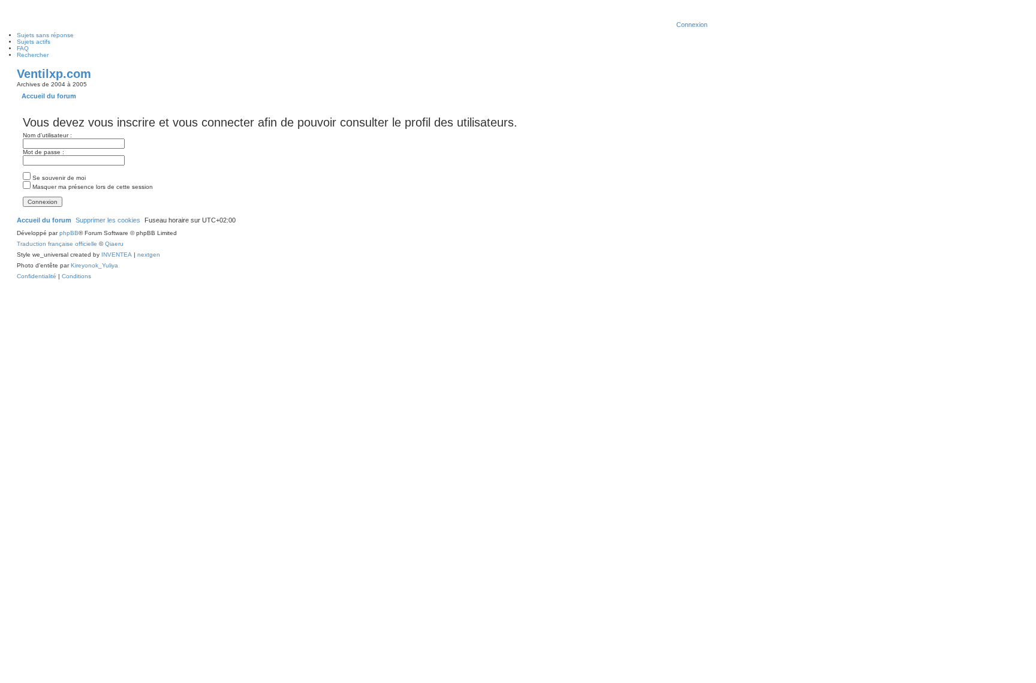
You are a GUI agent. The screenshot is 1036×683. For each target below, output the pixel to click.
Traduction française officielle (57, 243)
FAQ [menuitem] (23, 48)
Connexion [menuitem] (691, 24)
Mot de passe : (43, 152)
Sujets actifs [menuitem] (33, 41)
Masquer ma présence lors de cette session (92, 186)
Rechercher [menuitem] (33, 55)
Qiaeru (114, 243)
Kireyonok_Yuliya (94, 265)
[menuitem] (36, 276)
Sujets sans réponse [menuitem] (45, 35)
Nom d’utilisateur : (47, 135)
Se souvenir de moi (58, 177)
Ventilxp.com (54, 73)
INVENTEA (116, 254)
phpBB (69, 233)
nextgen (148, 254)
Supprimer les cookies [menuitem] (108, 220)
